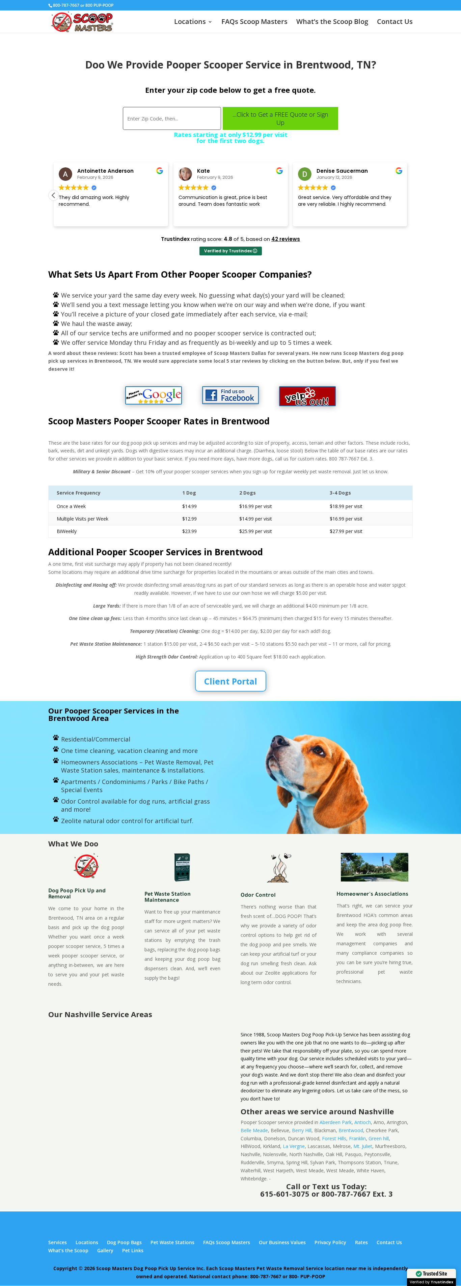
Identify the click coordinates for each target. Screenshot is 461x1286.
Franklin (357, 1138)
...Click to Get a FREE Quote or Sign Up (280, 118)
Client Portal (230, 681)
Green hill (379, 1138)
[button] (54, 195)
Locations (190, 22)
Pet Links (132, 1250)
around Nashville (361, 1111)
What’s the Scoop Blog (332, 22)
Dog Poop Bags (124, 1242)
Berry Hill (301, 1130)
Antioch (362, 1122)
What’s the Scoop (68, 1250)
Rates (361, 1242)
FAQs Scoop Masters (254, 22)
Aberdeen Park (336, 1122)
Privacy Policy (330, 1242)
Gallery (105, 1250)
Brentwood (350, 1130)
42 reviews (285, 239)
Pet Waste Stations (172, 1242)
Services (57, 1242)
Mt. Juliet (362, 1146)
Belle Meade (254, 1130)
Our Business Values (282, 1242)
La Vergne (294, 1146)
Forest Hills (334, 1138)
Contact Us (395, 22)
